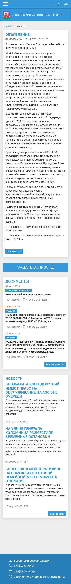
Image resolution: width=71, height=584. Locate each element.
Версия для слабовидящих (31, 560)
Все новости (14, 251)
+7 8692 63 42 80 (24, 566)
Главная (7, 26)
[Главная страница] (6, 15)
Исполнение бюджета (19, 290)
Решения (11, 310)
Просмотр (16, 299)
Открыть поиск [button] (52, 6)
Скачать (30, 299)
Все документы (55, 364)
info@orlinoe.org (24, 571)
